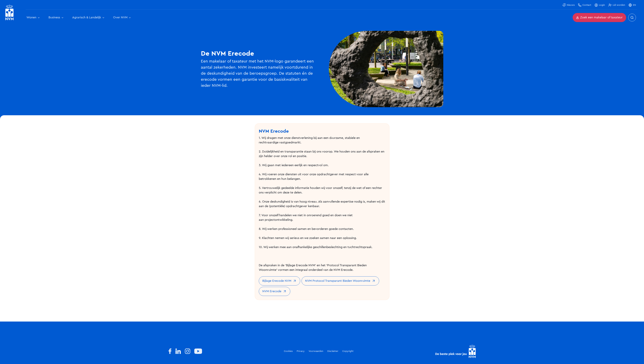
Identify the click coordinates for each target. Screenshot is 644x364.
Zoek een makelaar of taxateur (601, 17)
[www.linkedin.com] (178, 351)
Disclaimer (332, 351)
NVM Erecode (271, 291)
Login (602, 5)
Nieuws (571, 5)
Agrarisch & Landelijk (86, 17)
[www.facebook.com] (170, 351)
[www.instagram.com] (187, 351)
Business (54, 17)
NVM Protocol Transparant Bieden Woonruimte (337, 280)
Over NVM (120, 17)
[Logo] (455, 351)
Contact (586, 5)
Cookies (288, 351)
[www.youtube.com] (198, 351)
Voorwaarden (316, 351)
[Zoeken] (632, 17)
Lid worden (619, 5)
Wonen (31, 17)
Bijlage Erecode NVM (276, 280)
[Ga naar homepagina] (9, 12)
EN (634, 5)
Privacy (301, 351)
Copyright (347, 351)
